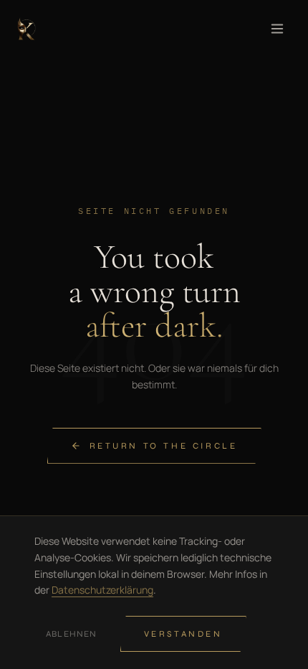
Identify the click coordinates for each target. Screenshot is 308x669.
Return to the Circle (164, 446)
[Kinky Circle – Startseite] (26, 28)
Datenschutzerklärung (102, 590)
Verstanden (183, 634)
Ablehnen (71, 634)
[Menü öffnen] (277, 28)
